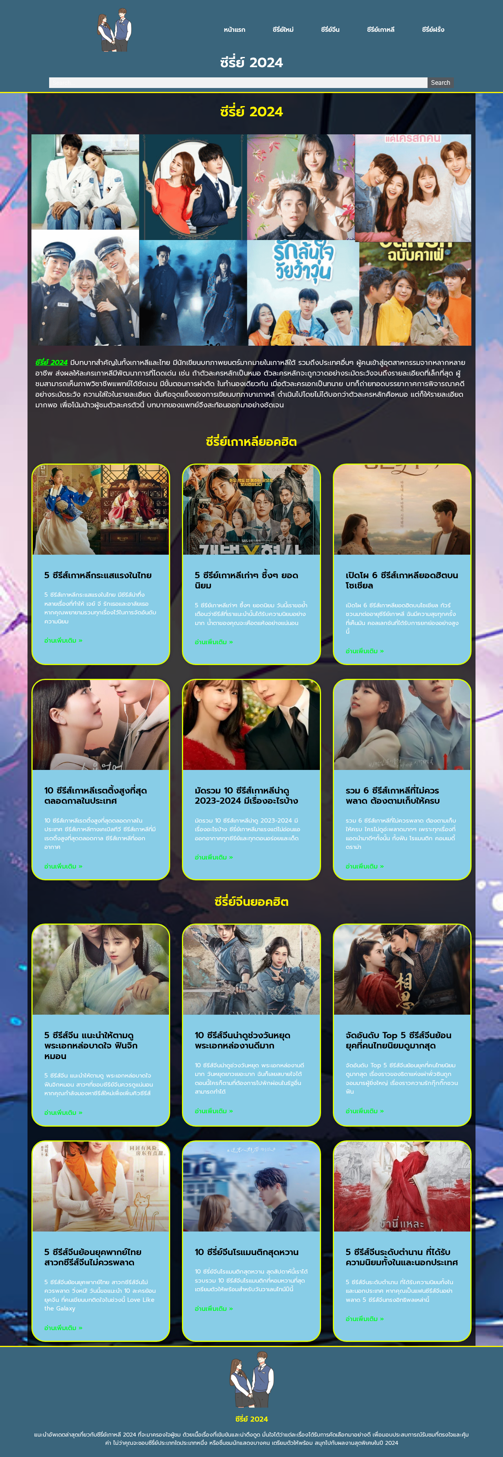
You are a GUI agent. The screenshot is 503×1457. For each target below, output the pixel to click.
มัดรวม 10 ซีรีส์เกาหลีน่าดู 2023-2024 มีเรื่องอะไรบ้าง (246, 795)
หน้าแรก (234, 30)
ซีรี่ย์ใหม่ (283, 30)
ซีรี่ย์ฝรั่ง (433, 30)
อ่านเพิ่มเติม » (63, 640)
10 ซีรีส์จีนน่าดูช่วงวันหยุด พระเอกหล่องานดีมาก (242, 1040)
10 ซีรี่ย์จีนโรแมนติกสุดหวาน (247, 1252)
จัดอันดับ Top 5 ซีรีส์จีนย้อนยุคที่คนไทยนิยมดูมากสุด (399, 1040)
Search (440, 82)
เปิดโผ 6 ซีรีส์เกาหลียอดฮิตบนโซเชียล (402, 580)
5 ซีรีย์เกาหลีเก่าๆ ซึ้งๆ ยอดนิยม (246, 580)
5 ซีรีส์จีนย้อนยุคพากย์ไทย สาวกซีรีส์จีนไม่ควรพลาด (92, 1257)
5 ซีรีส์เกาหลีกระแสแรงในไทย (98, 575)
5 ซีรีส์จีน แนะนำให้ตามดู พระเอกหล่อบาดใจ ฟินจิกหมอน (91, 1046)
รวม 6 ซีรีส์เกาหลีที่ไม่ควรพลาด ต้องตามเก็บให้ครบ (393, 795)
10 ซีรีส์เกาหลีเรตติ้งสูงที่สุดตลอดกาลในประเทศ (95, 795)
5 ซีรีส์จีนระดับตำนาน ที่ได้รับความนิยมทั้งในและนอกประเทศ (402, 1257)
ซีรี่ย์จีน (330, 30)
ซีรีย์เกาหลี (381, 30)
